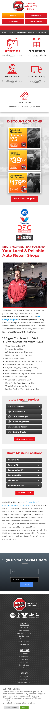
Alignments (24, 662)
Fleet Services (24, 630)
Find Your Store (24, 493)
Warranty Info (24, 644)
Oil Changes (18, 406)
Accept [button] (24, 707)
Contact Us (24, 639)
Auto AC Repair (23, 659)
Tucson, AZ (24, 680)
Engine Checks (19, 432)
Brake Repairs (18, 411)
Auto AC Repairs (19, 427)
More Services (24, 668)
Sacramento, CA (24, 682)
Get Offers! (24, 627)
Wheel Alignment (20, 422)
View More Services (24, 439)
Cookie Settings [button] (11, 707)
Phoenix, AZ (24, 677)
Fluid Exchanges (20, 416)
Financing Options (24, 633)
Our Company (24, 636)
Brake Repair (24, 656)
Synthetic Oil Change (19, 505)
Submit (26, 585)
